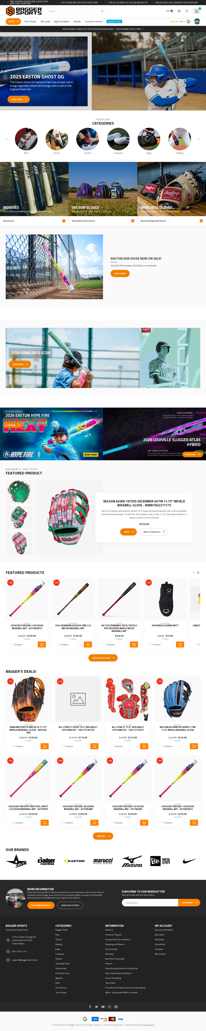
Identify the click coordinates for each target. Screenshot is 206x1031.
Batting (58, 944)
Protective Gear (62, 973)
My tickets (159, 939)
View (126, 531)
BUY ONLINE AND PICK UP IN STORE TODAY (80, 2)
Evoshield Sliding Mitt (165, 625)
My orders (159, 934)
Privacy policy (111, 949)
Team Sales (110, 982)
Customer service (93, 21)
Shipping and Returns (115, 944)
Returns (109, 963)
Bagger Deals (114, 21)
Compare (18, 644)
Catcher (58, 958)
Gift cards (45, 21)
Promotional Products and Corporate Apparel (125, 987)
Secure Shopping (113, 978)
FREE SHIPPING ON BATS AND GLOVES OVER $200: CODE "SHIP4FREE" (29, 2)
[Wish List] (186, 11)
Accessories (61, 968)
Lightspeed (118, 1024)
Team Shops (30, 21)
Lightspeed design (133, 1024)
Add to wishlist (151, 531)
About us (109, 929)
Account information (164, 929)
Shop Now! (120, 273)
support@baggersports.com (25, 959)
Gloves (58, 939)
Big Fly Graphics (62, 21)
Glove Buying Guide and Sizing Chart (121, 968)
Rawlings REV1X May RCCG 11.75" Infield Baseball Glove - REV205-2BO (28, 730)
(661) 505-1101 (19, 951)
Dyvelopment (148, 1024)
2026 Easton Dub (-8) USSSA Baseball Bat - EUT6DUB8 (78, 808)
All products (160, 953)
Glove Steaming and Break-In (118, 973)
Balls (57, 982)
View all (101, 836)
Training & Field (62, 963)
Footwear (59, 953)
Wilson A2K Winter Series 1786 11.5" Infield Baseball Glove (178, 728)
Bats (57, 934)
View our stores (70, 905)
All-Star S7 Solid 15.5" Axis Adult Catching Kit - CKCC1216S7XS (78, 728)
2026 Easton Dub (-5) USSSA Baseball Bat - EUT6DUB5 (128, 808)
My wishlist (160, 944)
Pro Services (61, 987)
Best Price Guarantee (114, 958)
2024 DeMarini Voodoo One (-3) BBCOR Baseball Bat (73, 627)
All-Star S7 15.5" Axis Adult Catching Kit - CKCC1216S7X (128, 728)
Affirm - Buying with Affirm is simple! (121, 992)
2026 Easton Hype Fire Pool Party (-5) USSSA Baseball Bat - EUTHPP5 (28, 808)
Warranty (109, 953)
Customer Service (41, 905)
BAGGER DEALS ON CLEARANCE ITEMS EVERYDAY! (176, 2)
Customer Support (113, 934)
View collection (101, 657)
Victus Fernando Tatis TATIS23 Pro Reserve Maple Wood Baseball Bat (119, 628)
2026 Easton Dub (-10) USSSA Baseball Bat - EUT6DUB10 (27, 627)
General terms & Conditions (117, 939)
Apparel (59, 978)
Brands (77, 21)
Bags (57, 949)
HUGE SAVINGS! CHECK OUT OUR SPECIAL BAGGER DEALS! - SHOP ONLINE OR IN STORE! (101, 29)
